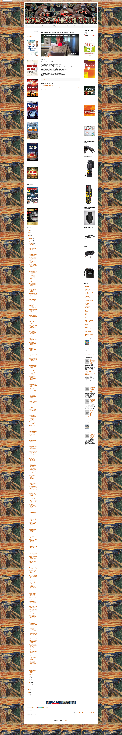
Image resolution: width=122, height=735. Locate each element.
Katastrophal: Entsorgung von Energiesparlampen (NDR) (33, 428)
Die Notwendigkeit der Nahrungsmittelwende (33, 316)
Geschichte (87, 299)
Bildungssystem (87, 289)
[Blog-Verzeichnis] (29, 707)
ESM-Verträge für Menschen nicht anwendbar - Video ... (33, 276)
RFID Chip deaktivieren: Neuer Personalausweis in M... (33, 448)
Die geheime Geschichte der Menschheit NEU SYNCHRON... (33, 359)
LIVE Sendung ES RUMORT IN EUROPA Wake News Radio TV (33, 339)
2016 (29, 230)
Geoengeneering (87, 297)
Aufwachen (35, 26)
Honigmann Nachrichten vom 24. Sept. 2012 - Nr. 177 (33, 519)
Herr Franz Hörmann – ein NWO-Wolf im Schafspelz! (32, 258)
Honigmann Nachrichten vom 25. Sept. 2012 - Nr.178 (33, 452)
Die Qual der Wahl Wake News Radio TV (33, 416)
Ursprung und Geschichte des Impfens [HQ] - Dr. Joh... (32, 587)
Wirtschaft (87, 332)
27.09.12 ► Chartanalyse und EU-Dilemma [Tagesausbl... (33, 373)
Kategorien (56, 26)
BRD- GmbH (87, 290)
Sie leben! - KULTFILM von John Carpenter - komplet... (33, 349)
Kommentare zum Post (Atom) (50, 89)
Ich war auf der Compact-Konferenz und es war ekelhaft (89, 355)
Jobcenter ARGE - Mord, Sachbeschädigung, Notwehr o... (33, 362)
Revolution (87, 325)
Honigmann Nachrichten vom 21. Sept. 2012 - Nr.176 (33, 634)
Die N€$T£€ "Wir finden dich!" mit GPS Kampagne (33, 523)
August (30, 674)
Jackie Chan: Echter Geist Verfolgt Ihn (33, 547)
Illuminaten (87, 303)
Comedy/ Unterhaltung (89, 292)
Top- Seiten (66, 26)
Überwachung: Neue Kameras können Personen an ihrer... (32, 443)
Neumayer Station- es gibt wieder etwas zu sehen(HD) (33, 481)
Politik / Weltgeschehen (89, 320)
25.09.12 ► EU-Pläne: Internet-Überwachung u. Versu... (33, 455)
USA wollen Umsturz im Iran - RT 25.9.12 (33, 432)
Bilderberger (87, 287)
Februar (30, 684)
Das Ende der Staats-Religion (32, 537)
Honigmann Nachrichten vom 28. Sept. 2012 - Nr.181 (33, 310)
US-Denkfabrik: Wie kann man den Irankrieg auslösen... (33, 366)
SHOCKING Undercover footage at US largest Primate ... (33, 336)
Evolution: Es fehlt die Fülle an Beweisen (32, 602)
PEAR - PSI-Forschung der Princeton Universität (32, 658)
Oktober (30, 241)
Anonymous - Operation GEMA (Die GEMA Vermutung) (33, 381)
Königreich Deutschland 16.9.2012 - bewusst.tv (33, 568)
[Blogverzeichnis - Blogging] (34, 707)
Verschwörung (87, 330)
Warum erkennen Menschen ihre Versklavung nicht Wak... (32, 663)
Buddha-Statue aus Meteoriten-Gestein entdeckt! (32, 319)
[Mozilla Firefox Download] (39, 707)
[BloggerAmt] (45, 707)
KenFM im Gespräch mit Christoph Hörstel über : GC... (33, 501)
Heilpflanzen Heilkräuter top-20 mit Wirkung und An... (33, 637)
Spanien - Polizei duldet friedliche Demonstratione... (33, 326)
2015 (29, 232)
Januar (30, 685)
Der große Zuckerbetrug (33, 407)
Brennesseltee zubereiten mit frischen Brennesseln (33, 628)
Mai (30, 679)
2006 (29, 694)
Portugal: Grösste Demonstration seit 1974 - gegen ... (32, 465)
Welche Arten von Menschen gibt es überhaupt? (32, 396)
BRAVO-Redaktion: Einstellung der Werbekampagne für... (33, 526)
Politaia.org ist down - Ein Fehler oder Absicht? (92, 436)
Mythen (86, 314)
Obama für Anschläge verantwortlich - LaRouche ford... (32, 594)
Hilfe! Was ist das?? (32, 425)
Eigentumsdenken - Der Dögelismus (33, 346)
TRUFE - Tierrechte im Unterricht (32, 249)
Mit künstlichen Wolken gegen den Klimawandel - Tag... (33, 655)
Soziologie (86, 327)
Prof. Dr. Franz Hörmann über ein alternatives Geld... (33, 576)
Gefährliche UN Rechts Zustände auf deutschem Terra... (33, 557)
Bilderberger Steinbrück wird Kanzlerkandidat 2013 (33, 294)
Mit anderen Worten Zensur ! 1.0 (32, 441)
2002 (29, 695)
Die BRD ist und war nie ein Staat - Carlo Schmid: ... (33, 550)
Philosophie (87, 318)
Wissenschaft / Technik (89, 334)
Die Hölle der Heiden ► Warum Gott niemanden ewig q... (33, 590)
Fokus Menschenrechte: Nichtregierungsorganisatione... (33, 498)
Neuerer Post (44, 87)
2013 (29, 235)
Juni (30, 677)
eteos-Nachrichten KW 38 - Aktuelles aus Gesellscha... (33, 671)
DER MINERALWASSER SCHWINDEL (32, 484)
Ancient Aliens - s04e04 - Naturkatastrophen (33, 610)
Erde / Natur (87, 293)
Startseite (60, 87)
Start (27, 26)
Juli (29, 676)
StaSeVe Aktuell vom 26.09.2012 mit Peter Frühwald (33, 385)
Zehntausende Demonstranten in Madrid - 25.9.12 (32, 437)
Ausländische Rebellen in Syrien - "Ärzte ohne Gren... (33, 245)
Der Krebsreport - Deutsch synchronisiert (32, 612)
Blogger (66, 720)
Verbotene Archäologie (89, 328)
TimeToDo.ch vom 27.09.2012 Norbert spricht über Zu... (32, 332)
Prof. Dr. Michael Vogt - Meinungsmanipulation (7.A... (33, 487)
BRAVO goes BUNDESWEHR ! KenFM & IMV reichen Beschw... (33, 506)
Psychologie (87, 323)
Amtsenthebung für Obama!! (32, 435)
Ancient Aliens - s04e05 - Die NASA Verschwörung (33, 355)
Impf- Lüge (87, 304)
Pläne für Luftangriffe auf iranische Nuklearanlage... (32, 472)
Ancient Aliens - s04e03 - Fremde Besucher (33, 607)
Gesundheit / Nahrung (89, 300)
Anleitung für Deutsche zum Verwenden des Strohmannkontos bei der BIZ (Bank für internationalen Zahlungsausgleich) (90, 373)
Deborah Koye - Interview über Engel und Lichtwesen (33, 553)
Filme (86, 294)
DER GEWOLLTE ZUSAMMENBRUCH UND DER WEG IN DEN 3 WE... (33, 624)
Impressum (87, 26)
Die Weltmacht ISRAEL (32, 559)
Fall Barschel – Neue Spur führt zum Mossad (32, 571)
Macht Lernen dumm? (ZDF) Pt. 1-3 (32, 562)
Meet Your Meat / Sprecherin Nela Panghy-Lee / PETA (32, 459)
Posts (29, 712)
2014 (29, 233)
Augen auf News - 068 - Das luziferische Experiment (33, 540)
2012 (29, 237)
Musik (86, 313)
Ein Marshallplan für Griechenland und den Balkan (32, 322)
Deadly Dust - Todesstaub (31, 353)
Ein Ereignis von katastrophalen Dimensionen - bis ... (33, 419)
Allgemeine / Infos (88, 286)
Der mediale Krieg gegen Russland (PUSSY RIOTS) (33, 269)
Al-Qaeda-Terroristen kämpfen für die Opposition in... (32, 530)
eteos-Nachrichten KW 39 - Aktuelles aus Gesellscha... (32, 290)
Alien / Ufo (87, 285)
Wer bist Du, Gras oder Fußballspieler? (33, 255)
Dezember (31, 238)
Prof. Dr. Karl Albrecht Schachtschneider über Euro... (32, 582)
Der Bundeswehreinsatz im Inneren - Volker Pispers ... (33, 565)
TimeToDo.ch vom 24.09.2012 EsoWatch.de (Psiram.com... (32, 477)
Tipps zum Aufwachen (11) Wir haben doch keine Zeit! (33, 645)
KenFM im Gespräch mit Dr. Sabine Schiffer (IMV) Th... (33, 641)
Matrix (86, 310)
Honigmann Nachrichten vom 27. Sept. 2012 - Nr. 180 (33, 370)
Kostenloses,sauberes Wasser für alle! (32, 300)
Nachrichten (46, 26)
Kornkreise (87, 307)
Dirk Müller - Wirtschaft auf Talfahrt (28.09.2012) (33, 303)
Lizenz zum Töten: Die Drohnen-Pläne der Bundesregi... (32, 284)
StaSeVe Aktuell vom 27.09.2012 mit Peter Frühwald (33, 343)
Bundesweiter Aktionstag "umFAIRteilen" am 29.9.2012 (33, 534)
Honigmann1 (46, 56)
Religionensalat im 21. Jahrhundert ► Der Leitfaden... (32, 509)
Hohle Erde (87, 301)
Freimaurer (87, 296)
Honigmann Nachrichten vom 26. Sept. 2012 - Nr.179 (33, 392)
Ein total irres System (32, 599)
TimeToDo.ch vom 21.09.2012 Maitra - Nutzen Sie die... (32, 616)
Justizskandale (87, 306)
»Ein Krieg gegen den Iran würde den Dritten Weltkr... (33, 261)
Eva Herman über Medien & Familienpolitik (33, 604)
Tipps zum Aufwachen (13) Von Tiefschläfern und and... (33, 265)
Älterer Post (78, 87)
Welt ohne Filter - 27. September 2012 (32, 329)
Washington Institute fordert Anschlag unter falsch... (32, 422)
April (30, 680)
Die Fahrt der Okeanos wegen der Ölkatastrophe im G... (33, 620)
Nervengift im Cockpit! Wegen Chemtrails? (32, 410)
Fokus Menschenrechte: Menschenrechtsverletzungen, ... (33, 516)
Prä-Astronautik (87, 321)
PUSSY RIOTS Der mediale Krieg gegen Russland (33, 543)
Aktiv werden (77, 26)
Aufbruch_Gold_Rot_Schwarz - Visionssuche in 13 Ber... (33, 490)
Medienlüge (87, 311)
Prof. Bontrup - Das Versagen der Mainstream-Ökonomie (32, 667)
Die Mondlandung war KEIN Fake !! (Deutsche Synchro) (92, 361)
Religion (86, 324)
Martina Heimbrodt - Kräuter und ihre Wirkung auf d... (32, 648)
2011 (29, 687)
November (31, 240)
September (31, 243)
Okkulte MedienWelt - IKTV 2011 (32, 580)
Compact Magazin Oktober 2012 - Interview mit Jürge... (33, 389)
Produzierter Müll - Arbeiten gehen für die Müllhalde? (33, 405)
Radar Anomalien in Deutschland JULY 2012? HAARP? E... (32, 469)
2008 (29, 692)
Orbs (85, 317)
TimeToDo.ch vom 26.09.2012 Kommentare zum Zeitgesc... (32, 378)
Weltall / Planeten (88, 331)
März (30, 682)
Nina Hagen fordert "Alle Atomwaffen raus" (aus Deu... (33, 272)
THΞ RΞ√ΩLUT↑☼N (32, 573)
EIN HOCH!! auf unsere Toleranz (32, 399)
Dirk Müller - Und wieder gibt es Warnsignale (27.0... (32, 306)
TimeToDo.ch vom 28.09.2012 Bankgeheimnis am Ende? (32, 280)
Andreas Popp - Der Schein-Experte (92, 400)
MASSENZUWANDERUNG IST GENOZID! (33, 402)
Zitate (86, 335)
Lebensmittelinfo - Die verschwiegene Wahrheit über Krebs (92, 389)
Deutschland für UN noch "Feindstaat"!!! (32, 598)
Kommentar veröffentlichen (48, 85)
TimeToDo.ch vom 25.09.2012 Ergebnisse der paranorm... (33, 412)
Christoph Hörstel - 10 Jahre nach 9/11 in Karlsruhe (32, 494)
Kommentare (30, 714)
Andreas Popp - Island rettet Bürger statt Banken (32, 252)
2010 (29, 689)
